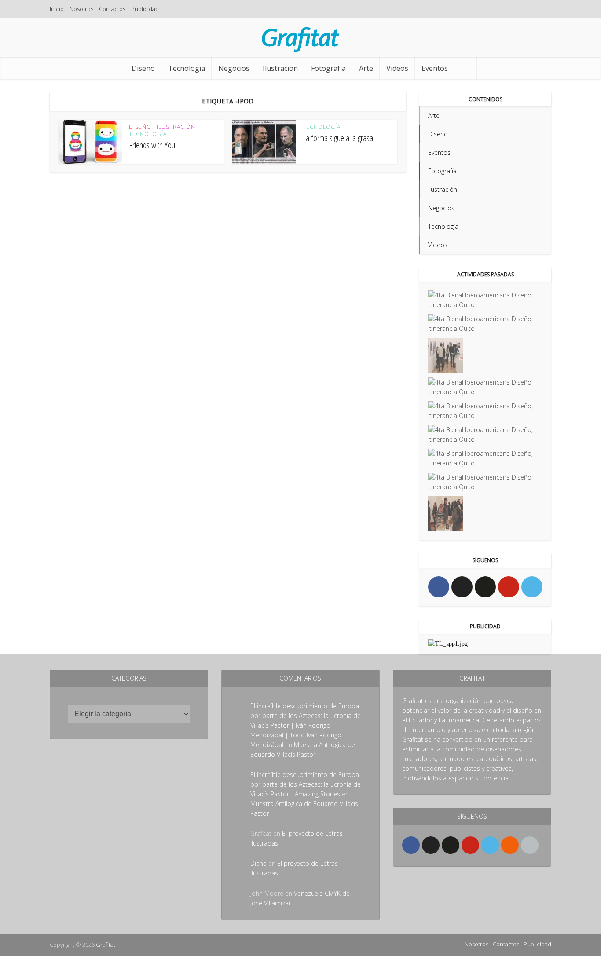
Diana (258, 863)
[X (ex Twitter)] (462, 586)
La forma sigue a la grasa (338, 138)
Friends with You (152, 145)
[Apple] (530, 845)
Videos (397, 68)
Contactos (112, 9)
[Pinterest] (508, 586)
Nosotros (81, 9)
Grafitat (105, 945)
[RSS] (510, 845)
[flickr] (485, 586)
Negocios (233, 68)
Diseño (143, 68)
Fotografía (328, 68)
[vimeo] (531, 586)
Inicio (57, 9)
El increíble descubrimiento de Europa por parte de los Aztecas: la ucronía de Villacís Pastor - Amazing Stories (305, 784)
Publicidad (145, 9)
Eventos (434, 68)
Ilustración (280, 68)
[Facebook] (438, 586)
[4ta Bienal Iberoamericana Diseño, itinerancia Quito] (485, 300)
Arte (366, 68)
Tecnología (186, 68)
